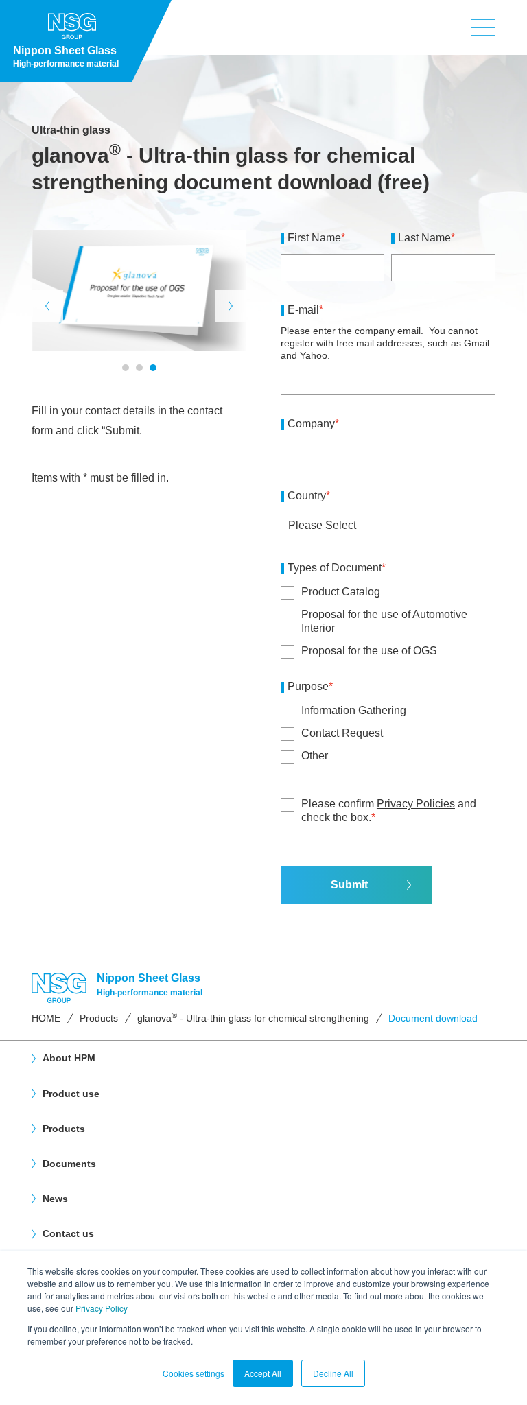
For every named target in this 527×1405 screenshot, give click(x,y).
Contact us (68, 1233)
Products (99, 1018)
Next (230, 306)
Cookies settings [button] (193, 1373)
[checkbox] (388, 621)
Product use (71, 1093)
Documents (69, 1163)
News (55, 1198)
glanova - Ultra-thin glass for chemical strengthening (253, 1018)
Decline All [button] (333, 1373)
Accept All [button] (262, 1373)
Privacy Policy (101, 1308)
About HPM (69, 1057)
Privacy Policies (416, 804)
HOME (46, 1018)
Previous (47, 306)
